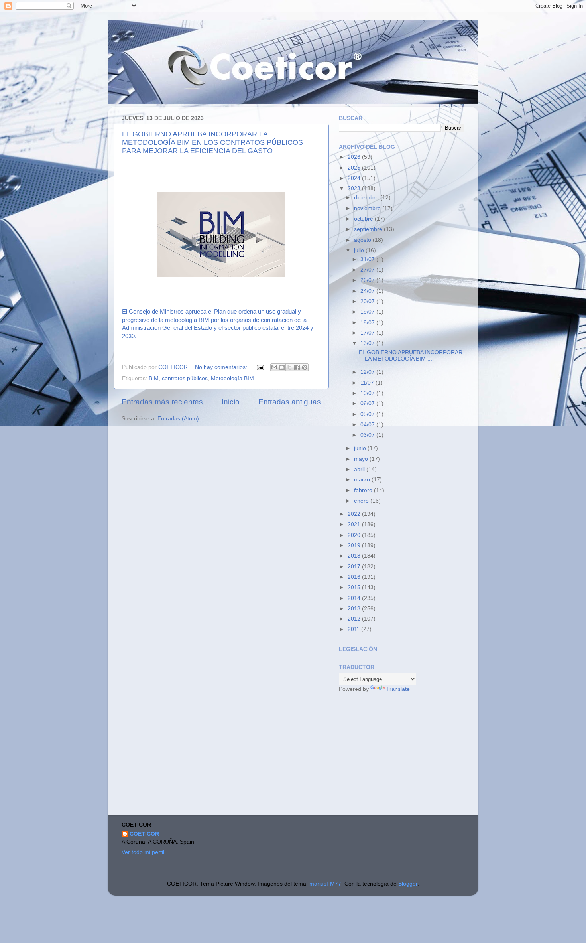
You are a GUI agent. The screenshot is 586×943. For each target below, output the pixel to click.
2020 (355, 535)
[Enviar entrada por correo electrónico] (259, 367)
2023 (355, 188)
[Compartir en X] (289, 367)
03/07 (368, 435)
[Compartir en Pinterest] (305, 367)
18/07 (368, 323)
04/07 (368, 425)
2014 (355, 598)
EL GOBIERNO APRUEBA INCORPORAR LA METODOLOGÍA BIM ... (410, 355)
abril (360, 469)
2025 (355, 168)
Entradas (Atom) (178, 419)
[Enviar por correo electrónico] (274, 367)
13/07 (368, 343)
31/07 (368, 259)
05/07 (368, 414)
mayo (362, 459)
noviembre (368, 208)
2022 (355, 514)
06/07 (368, 403)
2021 (355, 524)
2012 (355, 619)
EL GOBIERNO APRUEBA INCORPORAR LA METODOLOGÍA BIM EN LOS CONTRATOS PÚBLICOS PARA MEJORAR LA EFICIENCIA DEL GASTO (212, 142)
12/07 (368, 372)
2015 (355, 587)
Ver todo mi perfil (143, 852)
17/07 (368, 333)
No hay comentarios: (222, 367)
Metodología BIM (232, 378)
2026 (355, 157)
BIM (154, 378)
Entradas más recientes (162, 402)
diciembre (367, 198)
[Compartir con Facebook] (297, 367)
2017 (355, 567)
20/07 (368, 301)
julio (360, 250)
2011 (354, 629)
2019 (355, 545)
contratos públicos (185, 378)
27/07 (368, 270)
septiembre (369, 229)
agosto (363, 240)
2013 (355, 609)
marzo (363, 480)
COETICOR (144, 834)
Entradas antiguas (289, 402)
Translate (398, 689)
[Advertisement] (398, 755)
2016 (355, 577)
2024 (355, 178)
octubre (364, 219)
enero (362, 501)
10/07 (368, 393)
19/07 (368, 312)
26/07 (368, 280)
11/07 (368, 383)
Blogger (407, 884)
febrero (364, 490)
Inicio (231, 402)
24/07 (368, 291)
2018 (355, 556)
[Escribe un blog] (282, 367)
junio (361, 448)
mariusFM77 (325, 884)
